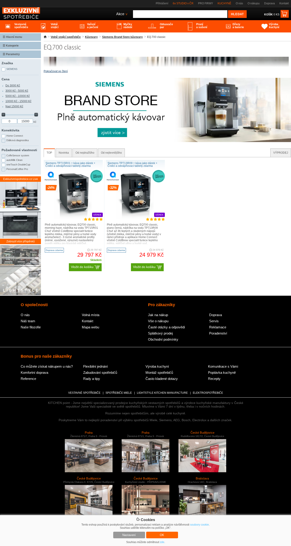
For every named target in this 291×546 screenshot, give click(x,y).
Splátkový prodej (160, 333)
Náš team (28, 321)
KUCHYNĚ (224, 3)
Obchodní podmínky (163, 339)
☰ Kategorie (11, 45)
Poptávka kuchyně (222, 372)
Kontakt (284, 3)
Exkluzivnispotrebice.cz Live (20, 179)
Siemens (11, 69)
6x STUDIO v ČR (183, 3)
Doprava (269, 3)
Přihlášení (162, 3)
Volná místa (90, 315)
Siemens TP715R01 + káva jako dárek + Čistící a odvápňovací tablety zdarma (70, 164)
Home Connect (14, 135)
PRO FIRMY (205, 3)
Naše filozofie (31, 327)
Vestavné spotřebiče (84, 392)
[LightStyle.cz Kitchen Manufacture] (20, 270)
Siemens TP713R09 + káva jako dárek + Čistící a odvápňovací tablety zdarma (132, 164)
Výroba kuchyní (157, 366)
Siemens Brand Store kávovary (122, 37)
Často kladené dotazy (162, 379)
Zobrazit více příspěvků (20, 241)
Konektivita (10, 130)
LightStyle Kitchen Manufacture (162, 392)
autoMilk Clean (14, 160)
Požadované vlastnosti (19, 150)
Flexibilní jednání (95, 366)
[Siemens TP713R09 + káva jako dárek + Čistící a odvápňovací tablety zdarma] (135, 217)
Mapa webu (90, 327)
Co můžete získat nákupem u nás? (47, 366)
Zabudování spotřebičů (100, 372)
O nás (239, 3)
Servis (214, 321)
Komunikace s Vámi (223, 366)
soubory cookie (199, 524)
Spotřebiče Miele (118, 392)
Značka (7, 63)
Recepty (214, 379)
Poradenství (218, 333)
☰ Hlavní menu (12, 37)
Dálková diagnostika (17, 140)
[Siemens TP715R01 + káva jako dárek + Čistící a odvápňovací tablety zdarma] (73, 217)
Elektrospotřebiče (208, 392)
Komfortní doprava (34, 372)
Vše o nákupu (158, 321)
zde (162, 542)
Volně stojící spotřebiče (66, 37)
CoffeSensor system (17, 155)
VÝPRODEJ (280, 152)
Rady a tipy (91, 379)
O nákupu (254, 3)
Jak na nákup (158, 315)
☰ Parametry (11, 54)
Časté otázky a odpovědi (166, 327)
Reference (28, 379)
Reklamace (217, 327)
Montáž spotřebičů (159, 372)
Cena (6, 79)
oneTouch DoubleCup (18, 164)
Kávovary (91, 37)
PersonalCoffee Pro (17, 169)
